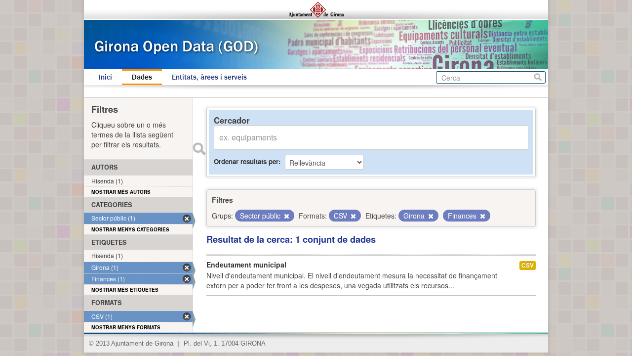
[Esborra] (285, 216)
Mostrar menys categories (130, 229)
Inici (105, 77)
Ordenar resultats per (246, 161)
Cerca (538, 77)
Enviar (199, 148)
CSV (527, 265)
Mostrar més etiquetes (124, 289)
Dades (142, 77)
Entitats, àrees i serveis (209, 77)
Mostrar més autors (121, 191)
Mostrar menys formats (125, 327)
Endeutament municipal (246, 264)
